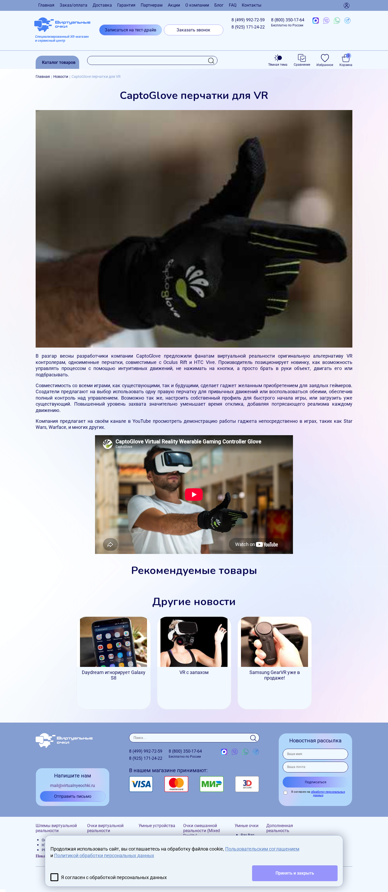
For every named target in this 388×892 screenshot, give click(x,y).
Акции (174, 5)
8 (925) (248, 27)
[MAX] (316, 20)
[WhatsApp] (337, 20)
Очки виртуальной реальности (105, 828)
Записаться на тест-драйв (130, 29)
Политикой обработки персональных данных (104, 855)
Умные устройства (157, 825)
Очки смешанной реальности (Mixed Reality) (201, 830)
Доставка (102, 5)
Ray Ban (247, 835)
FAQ (232, 5)
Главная (46, 5)
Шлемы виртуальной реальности (56, 828)
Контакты (251, 5)
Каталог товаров (58, 62)
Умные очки (246, 825)
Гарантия (126, 5)
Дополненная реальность (279, 828)
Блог (219, 5)
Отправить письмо (72, 796)
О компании (197, 5)
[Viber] (326, 20)
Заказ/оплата (73, 5)
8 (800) (287, 22)
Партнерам (152, 5)
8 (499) (248, 19)
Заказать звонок (193, 29)
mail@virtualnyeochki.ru (72, 785)
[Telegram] (347, 20)
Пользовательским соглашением (262, 849)
